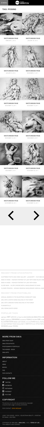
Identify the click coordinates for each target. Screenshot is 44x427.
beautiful (38, 317)
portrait (9, 324)
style (38, 324)
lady (19, 322)
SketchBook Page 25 (11, 136)
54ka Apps (5, 352)
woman (4, 326)
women (10, 326)
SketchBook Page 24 (33, 136)
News (4, 364)
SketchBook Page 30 (33, 38)
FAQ (3, 370)
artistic (14, 317)
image (15, 322)
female (29, 319)
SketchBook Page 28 (33, 71)
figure (34, 319)
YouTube (8, 394)
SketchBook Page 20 (33, 201)
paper (33, 322)
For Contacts (7, 373)
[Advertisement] (22, 247)
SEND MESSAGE (16, 408)
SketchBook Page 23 (11, 168)
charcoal (8, 319)
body (3, 319)
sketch (29, 324)
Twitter (7, 382)
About (4, 361)
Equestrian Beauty (27, 415)
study (33, 324)
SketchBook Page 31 (11, 38)
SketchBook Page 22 (33, 168)
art (8, 317)
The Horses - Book (8, 349)
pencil (38, 322)
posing (18, 324)
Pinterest (8, 391)
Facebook (8, 385)
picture (3, 324)
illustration (7, 322)
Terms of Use (34, 422)
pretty (23, 324)
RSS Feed (12, 417)
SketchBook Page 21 (11, 201)
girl (39, 319)
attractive (20, 317)
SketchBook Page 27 (11, 103)
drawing (16, 319)
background (29, 317)
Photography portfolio (11, 346)
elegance (23, 319)
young (15, 326)
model (23, 322)
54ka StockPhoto (8, 343)
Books (4, 367)
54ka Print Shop (7, 340)
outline (28, 322)
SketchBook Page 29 (11, 71)
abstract (4, 317)
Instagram (8, 388)
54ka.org (22, 422)
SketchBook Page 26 (33, 103)
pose (14, 324)
